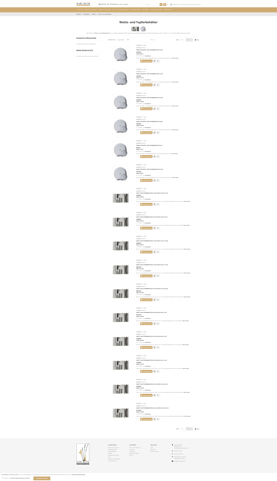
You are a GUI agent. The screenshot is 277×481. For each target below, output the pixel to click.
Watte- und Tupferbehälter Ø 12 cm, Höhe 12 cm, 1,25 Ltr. (152, 241)
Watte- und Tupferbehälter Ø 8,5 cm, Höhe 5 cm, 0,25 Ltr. (152, 384)
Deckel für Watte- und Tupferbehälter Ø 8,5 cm (149, 169)
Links (109, 457)
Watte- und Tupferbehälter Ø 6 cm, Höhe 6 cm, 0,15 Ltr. (151, 360)
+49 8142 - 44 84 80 (178, 451)
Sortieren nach (111, 39)
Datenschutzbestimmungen (78, 474)
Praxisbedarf (86, 14)
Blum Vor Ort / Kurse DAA (113, 447)
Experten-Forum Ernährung (114, 459)
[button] (154, 61)
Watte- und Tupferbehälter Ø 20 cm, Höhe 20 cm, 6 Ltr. (151, 336)
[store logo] (83, 5)
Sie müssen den (16, 478)
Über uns (131, 455)
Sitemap (110, 453)
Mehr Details (175, 58)
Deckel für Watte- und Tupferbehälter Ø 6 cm (149, 145)
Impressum (131, 449)
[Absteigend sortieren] (128, 40)
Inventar (94, 14)
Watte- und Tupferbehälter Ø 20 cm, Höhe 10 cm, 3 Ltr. (151, 312)
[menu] (138, 9)
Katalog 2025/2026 (112, 451)
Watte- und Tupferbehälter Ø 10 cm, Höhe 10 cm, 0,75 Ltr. (152, 193)
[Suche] (161, 4)
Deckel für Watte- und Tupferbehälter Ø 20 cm (149, 121)
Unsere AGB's (132, 451)
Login (152, 447)
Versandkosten (148, 55)
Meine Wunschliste (155, 451)
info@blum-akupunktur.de (180, 461)
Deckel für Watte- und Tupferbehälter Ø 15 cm (149, 97)
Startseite (78, 14)
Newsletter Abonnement (113, 455)
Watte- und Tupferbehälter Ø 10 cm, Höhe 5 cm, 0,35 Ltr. (152, 217)
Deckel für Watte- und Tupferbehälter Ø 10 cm (149, 50)
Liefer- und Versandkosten (135, 447)
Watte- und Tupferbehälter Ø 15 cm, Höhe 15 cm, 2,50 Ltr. (152, 288)
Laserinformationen (112, 460)
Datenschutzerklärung (134, 453)
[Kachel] (197, 40)
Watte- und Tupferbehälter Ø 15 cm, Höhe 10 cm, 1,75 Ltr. (152, 264)
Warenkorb (153, 449)
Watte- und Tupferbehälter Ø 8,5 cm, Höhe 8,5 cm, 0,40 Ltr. (152, 408)
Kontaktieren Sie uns (112, 449)
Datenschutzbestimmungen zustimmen (20, 478)
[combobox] (152, 4)
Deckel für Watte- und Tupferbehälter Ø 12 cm (149, 73)
